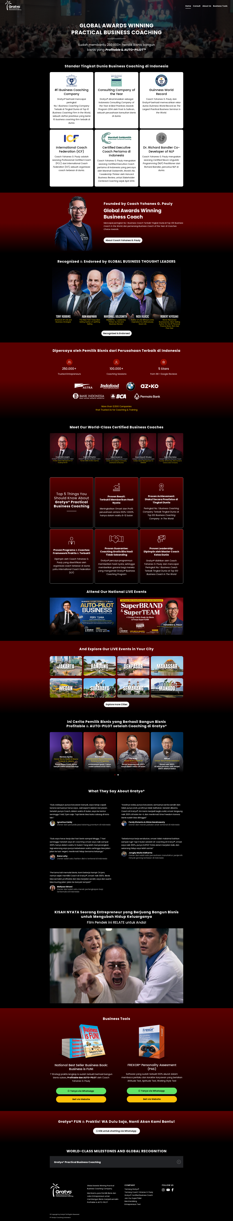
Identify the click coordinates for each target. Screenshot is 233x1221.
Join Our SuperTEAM (133, 1198)
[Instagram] (163, 1189)
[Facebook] (173, 1189)
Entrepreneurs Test (133, 1204)
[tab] (116, 1162)
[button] (114, 775)
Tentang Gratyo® (132, 1189)
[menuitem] (188, 5)
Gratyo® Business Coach (139, 1195)
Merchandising (131, 1201)
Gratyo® (63, 1214)
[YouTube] (168, 1189)
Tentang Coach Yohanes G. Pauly (139, 1192)
